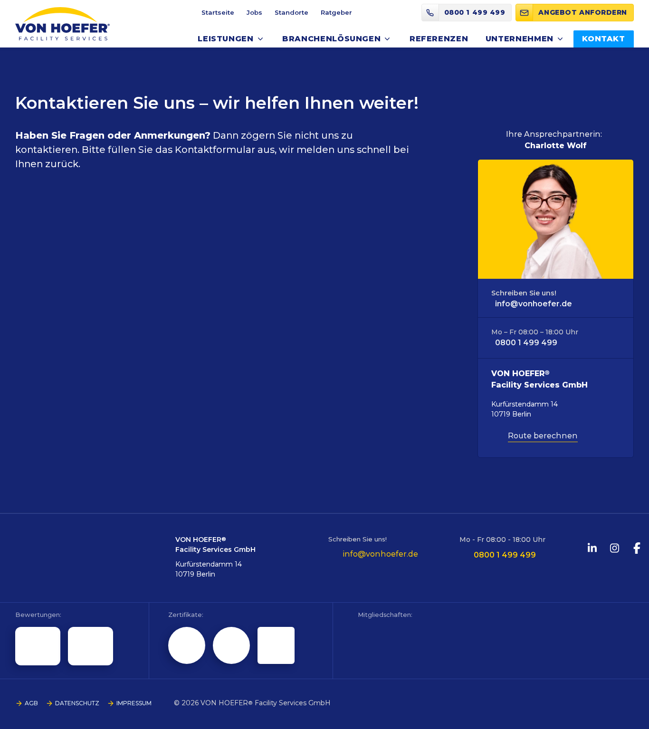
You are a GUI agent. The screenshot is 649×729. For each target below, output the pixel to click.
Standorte (291, 12)
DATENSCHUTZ (77, 703)
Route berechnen (543, 435)
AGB (31, 703)
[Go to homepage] (62, 24)
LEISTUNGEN (225, 38)
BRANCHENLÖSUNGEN (331, 38)
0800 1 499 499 (526, 342)
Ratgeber (336, 12)
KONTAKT (603, 38)
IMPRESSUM (134, 703)
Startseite (217, 12)
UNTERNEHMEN (520, 38)
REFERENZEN (439, 38)
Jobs (254, 12)
